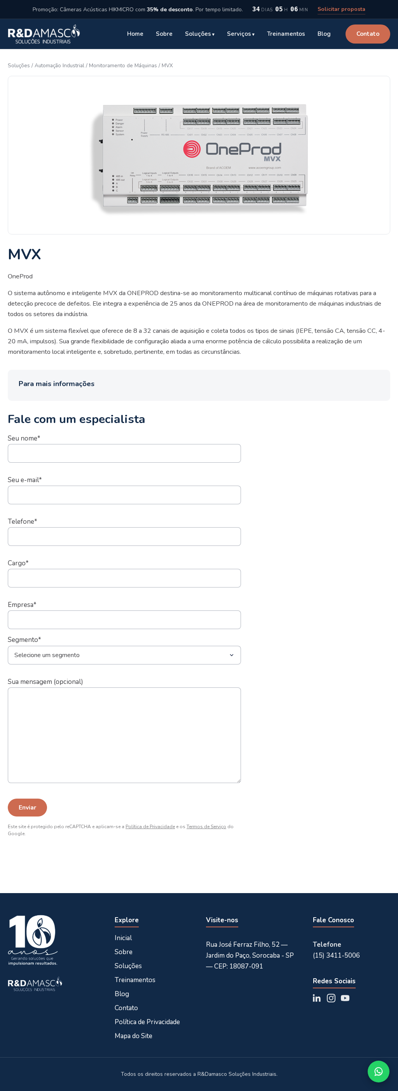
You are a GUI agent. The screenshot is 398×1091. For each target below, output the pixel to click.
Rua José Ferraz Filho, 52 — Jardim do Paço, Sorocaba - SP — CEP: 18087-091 (250, 955)
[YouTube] (345, 998)
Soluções (198, 34)
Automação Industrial (59, 65)
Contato (367, 34)
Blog (324, 34)
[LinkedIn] (317, 998)
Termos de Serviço (206, 826)
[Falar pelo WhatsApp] (378, 1071)
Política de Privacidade (150, 826)
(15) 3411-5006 (336, 955)
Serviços (239, 34)
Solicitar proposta (341, 9)
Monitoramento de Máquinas (123, 65)
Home (135, 34)
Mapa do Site (133, 1036)
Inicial (123, 938)
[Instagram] (331, 998)
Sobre (164, 34)
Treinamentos (286, 34)
